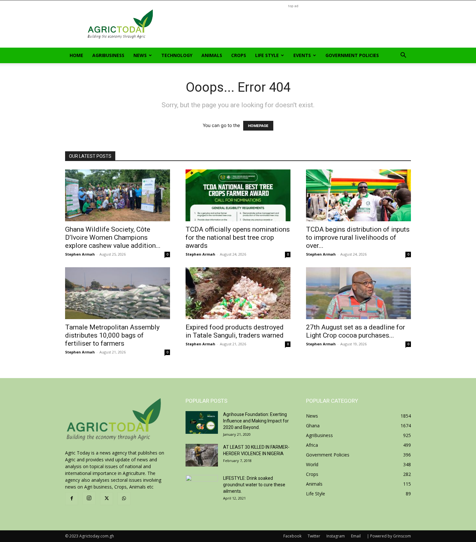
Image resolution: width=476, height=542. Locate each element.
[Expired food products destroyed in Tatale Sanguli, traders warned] (238, 293)
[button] (403, 56)
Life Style (267, 55)
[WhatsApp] (124, 498)
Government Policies (352, 55)
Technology (176, 55)
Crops (238, 55)
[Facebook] (71, 498)
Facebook (292, 536)
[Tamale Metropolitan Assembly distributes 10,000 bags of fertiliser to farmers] (117, 293)
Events (302, 55)
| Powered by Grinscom (389, 536)
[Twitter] (106, 498)
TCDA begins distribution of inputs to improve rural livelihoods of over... (358, 237)
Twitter (314, 536)
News (140, 55)
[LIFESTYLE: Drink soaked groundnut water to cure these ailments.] (202, 486)
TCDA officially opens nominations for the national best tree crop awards (238, 237)
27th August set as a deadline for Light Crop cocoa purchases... (355, 331)
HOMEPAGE (258, 125)
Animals (211, 55)
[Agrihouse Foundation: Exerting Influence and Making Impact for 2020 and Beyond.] (202, 422)
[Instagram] (89, 498)
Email (356, 536)
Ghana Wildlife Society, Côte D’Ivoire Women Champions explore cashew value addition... (113, 237)
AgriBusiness (108, 55)
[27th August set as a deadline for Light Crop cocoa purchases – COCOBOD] (358, 293)
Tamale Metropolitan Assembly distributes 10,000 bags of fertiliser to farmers (112, 335)
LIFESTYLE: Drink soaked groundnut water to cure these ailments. (254, 485)
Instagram (335, 536)
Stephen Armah (80, 254)
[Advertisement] (293, 24)
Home (76, 55)
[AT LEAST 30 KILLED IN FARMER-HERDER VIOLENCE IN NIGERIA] (202, 455)
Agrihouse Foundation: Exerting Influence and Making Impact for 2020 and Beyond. (256, 421)
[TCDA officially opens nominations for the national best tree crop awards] (238, 195)
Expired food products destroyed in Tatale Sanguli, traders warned (235, 331)
